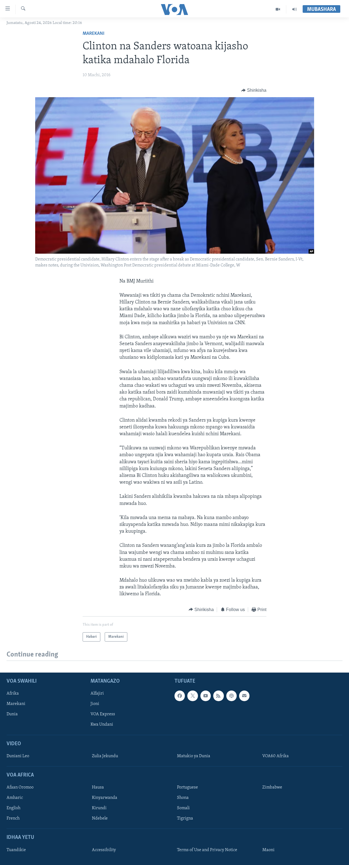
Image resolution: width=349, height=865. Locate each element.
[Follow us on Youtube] (205, 696)
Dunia (12, 714)
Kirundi (99, 808)
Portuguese (187, 787)
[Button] (253, 90)
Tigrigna (185, 818)
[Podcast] (231, 696)
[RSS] (218, 696)
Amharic (15, 798)
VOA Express (103, 714)
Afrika (13, 693)
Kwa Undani (102, 725)
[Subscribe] (244, 696)
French (13, 818)
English (13, 808)
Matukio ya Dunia (193, 756)
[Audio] (294, 9)
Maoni (268, 850)
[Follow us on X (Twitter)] (192, 696)
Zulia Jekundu (105, 756)
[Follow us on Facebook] (179, 696)
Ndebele (100, 818)
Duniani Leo (18, 756)
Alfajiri (97, 693)
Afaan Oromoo (20, 787)
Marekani (93, 33)
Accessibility (104, 850)
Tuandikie (16, 850)
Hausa (98, 787)
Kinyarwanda (104, 798)
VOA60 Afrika (275, 756)
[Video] (278, 9)
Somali (183, 808)
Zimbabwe (272, 787)
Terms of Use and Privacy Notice (207, 850)
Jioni (95, 704)
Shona (183, 798)
